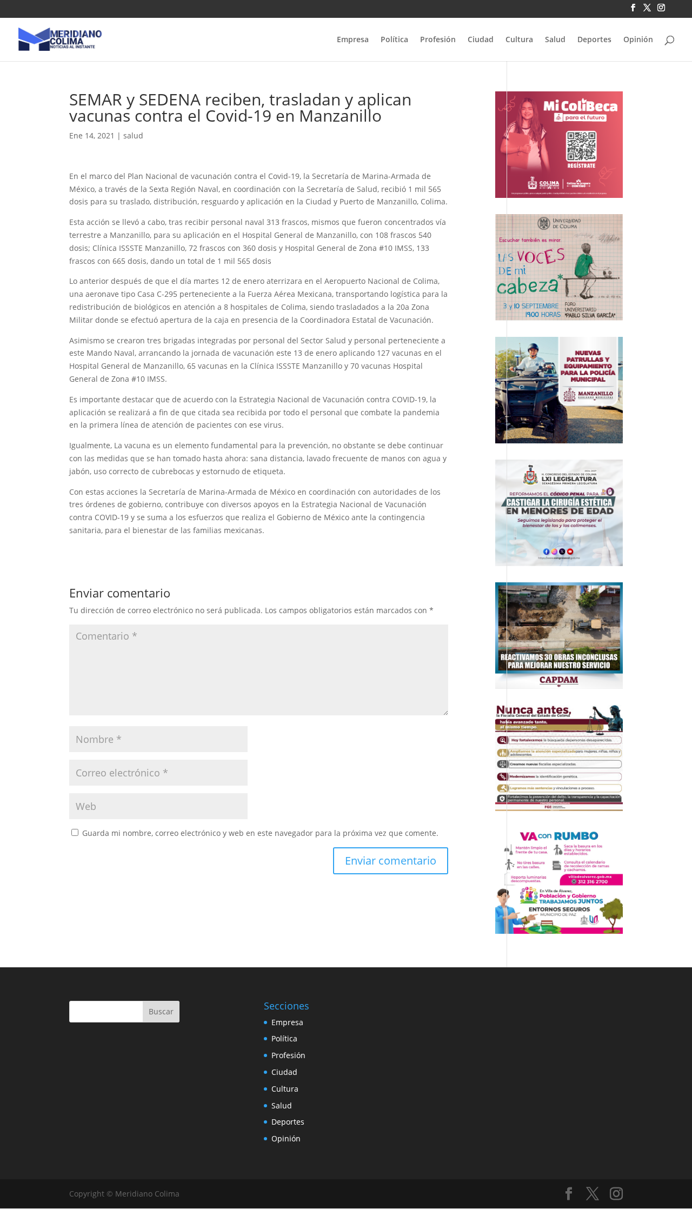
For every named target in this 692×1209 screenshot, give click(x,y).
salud (133, 135)
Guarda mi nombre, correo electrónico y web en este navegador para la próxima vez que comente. (260, 833)
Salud (555, 40)
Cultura (519, 40)
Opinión (638, 40)
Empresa (353, 40)
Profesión (438, 40)
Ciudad (481, 40)
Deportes (594, 40)
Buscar (161, 1011)
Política (394, 40)
